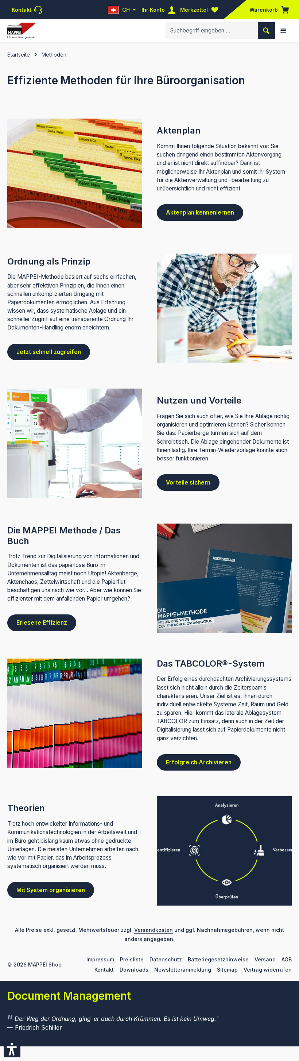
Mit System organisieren (50, 890)
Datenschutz (166, 959)
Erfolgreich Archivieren (199, 762)
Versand (265, 959)
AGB (286, 959)
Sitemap (227, 970)
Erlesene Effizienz (41, 622)
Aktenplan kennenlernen (200, 212)
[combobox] (212, 30)
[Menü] (283, 30)
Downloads (134, 970)
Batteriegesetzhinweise (218, 959)
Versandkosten (153, 930)
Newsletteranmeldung (182, 970)
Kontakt (104, 970)
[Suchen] (266, 30)
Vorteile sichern (188, 482)
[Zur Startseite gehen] (21, 31)
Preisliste (132, 959)
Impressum (100, 959)
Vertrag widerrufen (268, 970)
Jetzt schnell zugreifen (48, 351)
